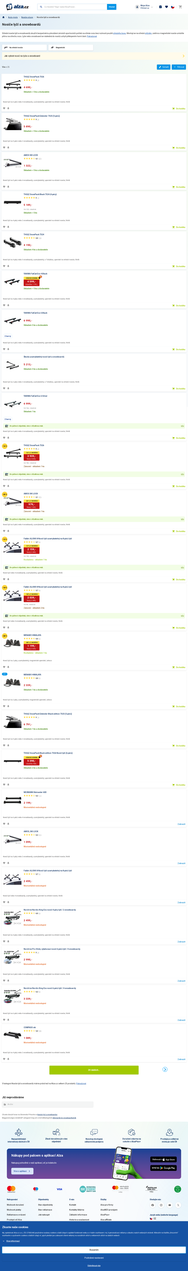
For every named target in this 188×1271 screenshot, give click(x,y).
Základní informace (78, 1215)
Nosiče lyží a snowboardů (48, 17)
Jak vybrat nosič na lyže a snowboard (22, 56)
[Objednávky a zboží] (160, 7)
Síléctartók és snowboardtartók (64, 1118)
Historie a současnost (79, 1220)
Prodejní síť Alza (14, 1220)
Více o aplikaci (20, 1171)
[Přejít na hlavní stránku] (17, 6)
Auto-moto (13, 17)
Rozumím (94, 1250)
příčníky (148, 33)
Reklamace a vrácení (16, 1215)
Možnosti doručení (15, 1205)
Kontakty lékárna (76, 1210)
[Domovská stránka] (3, 17)
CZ (155, 1218)
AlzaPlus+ (105, 1215)
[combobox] (72, 7)
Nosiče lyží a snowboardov (47, 1115)
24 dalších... (94, 1070)
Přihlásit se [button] (145, 8)
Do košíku (180, 109)
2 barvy (8, 336)
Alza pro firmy (106, 1205)
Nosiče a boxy (27, 17)
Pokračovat (92, 36)
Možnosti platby (14, 1210)
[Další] (165, 1069)
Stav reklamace (45, 1210)
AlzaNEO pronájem (109, 1210)
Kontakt (72, 1205)
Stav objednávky (45, 1205)
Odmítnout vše (94, 1266)
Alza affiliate (105, 1220)
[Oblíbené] (166, 7)
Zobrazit (181, 824)
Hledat (112, 7)
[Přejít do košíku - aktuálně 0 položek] (180, 7)
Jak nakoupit (44, 1215)
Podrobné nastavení (94, 1258)
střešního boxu (119, 33)
